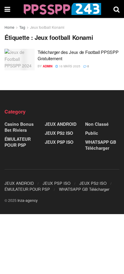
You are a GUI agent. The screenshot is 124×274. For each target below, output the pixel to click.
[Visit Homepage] (62, 9)
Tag (22, 27)
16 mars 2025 (69, 66)
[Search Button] (116, 9)
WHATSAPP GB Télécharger (100, 145)
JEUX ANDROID (60, 124)
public (91, 133)
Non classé (97, 124)
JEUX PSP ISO (59, 142)
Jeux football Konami (47, 27)
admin (47, 66)
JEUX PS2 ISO (59, 133)
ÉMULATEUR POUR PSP (18, 142)
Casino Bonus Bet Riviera (19, 127)
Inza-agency (27, 200)
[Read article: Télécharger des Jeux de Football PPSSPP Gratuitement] (20, 59)
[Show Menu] (7, 9)
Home (9, 27)
